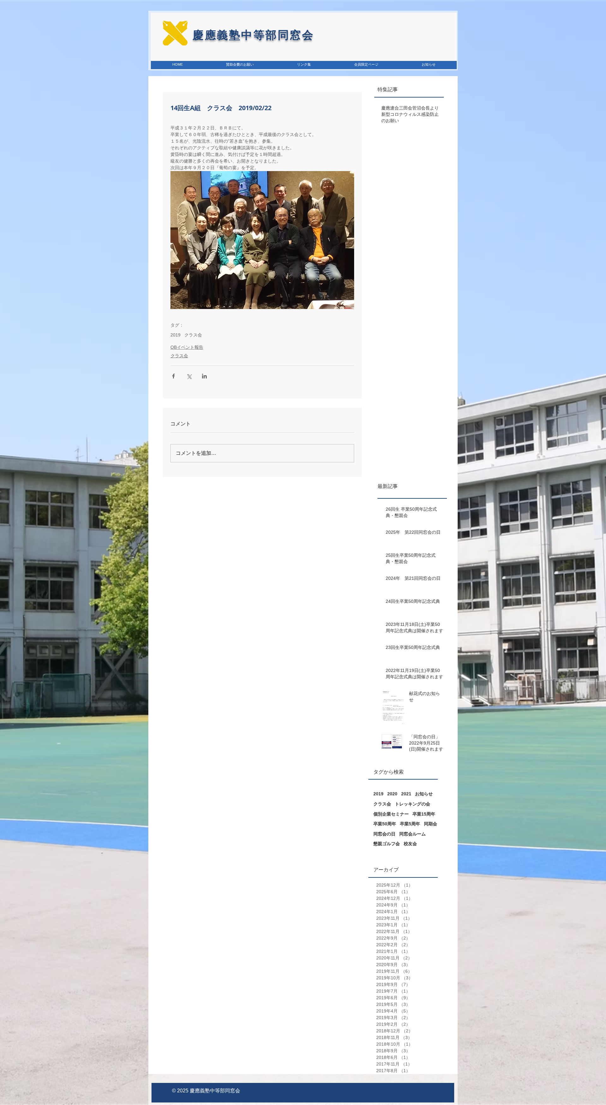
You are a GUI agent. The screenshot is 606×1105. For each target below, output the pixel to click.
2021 (406, 793)
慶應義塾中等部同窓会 (215, 1090)
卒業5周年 (410, 823)
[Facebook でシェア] (173, 376)
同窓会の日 (384, 833)
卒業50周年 (384, 823)
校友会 (410, 843)
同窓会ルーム (412, 833)
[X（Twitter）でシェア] (189, 376)
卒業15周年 (424, 814)
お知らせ (424, 793)
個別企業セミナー (391, 814)
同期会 (430, 823)
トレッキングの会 (412, 803)
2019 (175, 334)
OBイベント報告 (186, 347)
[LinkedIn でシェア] (204, 376)
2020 (392, 793)
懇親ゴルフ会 (386, 843)
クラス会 (193, 334)
